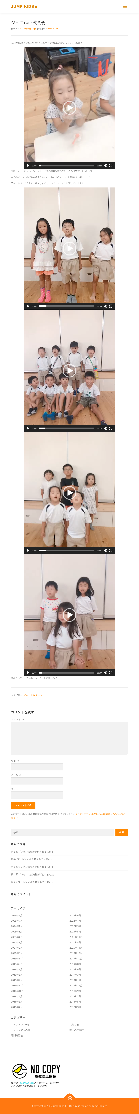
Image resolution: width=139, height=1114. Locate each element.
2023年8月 (17, 931)
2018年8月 (17, 996)
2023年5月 (75, 931)
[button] (69, 108)
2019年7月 (17, 969)
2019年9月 (17, 964)
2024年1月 (17, 926)
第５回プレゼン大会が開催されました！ (32, 866)
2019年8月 (75, 964)
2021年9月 (17, 942)
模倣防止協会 (27, 1082)
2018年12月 (17, 985)
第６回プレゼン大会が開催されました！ (32, 851)
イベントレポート (33, 695)
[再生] (28, 165)
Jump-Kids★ (24, 6)
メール (16, 774)
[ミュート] (105, 165)
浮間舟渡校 (17, 1035)
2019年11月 (17, 958)
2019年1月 (75, 980)
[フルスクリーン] (111, 165)
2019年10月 (76, 958)
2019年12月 (76, 953)
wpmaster (52, 28)
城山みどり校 (77, 1030)
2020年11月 (76, 947)
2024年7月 (75, 920)
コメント (17, 719)
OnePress (74, 1106)
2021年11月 (76, 937)
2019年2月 (17, 980)
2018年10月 (17, 991)
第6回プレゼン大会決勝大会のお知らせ (32, 859)
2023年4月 (17, 937)
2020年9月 (17, 953)
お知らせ (74, 1024)
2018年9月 (75, 991)
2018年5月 (75, 1001)
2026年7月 (17, 915)
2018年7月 (75, 996)
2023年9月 (75, 926)
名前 (15, 760)
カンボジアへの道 (20, 1030)
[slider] (66, 165)
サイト (14, 788)
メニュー (125, 6)
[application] (69, 108)
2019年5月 (17, 974)
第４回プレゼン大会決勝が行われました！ (33, 874)
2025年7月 (17, 920)
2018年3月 (75, 1007)
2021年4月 (75, 942)
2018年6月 (17, 1001)
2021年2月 (17, 947)
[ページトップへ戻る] (70, 1098)
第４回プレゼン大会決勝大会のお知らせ (32, 882)
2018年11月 (76, 985)
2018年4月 (17, 1007)
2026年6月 (75, 915)
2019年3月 (75, 974)
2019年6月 (75, 969)
